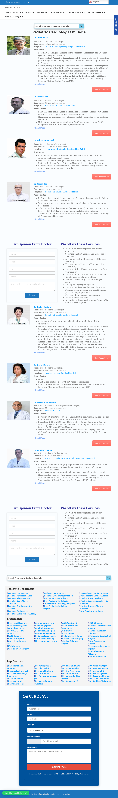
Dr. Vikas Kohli (41, 37)
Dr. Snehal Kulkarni (43, 307)
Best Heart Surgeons (17, 625)
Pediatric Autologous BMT (20, 596)
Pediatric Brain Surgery (18, 611)
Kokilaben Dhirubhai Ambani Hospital (61, 192)
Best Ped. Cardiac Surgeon (96, 642)
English (95, 2)
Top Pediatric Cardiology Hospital (59, 603)
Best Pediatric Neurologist (56, 598)
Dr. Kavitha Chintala (98, 668)
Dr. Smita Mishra (42, 365)
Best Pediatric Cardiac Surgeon (94, 596)
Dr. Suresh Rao (40, 184)
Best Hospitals (12, 7)
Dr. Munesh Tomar (16, 684)
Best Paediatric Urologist (91, 611)
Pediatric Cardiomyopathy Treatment (19, 607)
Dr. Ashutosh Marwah (44, 140)
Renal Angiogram (43, 625)
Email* (29, 714)
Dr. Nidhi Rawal (15, 678)
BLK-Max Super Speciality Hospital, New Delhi (65, 46)
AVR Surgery (68, 628)
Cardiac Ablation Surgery (69, 642)
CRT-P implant (68, 633)
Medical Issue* (32, 747)
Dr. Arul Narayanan (71, 671)
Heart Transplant (16, 638)
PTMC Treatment (70, 625)
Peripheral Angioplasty (45, 636)
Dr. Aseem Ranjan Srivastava (43, 682)
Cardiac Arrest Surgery (18, 649)
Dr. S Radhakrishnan (43, 450)
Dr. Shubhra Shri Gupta (100, 681)
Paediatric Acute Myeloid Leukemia (91, 607)
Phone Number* (33, 736)
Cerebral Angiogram (44, 628)
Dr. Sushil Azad (41, 96)
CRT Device (67, 631)
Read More (40, 84)
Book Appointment (102, 89)
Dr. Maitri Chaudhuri (99, 678)
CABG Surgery (14, 636)
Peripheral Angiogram (45, 631)
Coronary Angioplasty (45, 633)
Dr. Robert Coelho (70, 668)
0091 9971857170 (22, 2)
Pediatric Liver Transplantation (58, 596)
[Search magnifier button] (81, 26)
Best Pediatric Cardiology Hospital (55, 607)
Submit (32, 295)
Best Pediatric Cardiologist (56, 601)
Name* (29, 704)
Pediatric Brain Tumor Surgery (22, 614)
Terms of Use (58, 774)
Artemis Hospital (52, 410)
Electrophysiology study (46, 641)
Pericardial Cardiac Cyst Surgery (99, 637)
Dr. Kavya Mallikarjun (99, 676)
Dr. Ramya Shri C (70, 681)
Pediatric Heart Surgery (73, 636)
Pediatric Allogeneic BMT (19, 598)
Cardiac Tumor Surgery (72, 638)
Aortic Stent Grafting (44, 638)
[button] (15, 793)
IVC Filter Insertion (97, 656)
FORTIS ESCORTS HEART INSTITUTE (60, 105)
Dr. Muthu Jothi (96, 671)
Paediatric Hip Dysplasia (91, 598)
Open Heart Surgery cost (16, 642)
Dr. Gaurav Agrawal (98, 673)
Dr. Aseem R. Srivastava (45, 402)
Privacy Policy (73, 774)
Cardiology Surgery (16, 628)
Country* (30, 724)
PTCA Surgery (14, 646)
